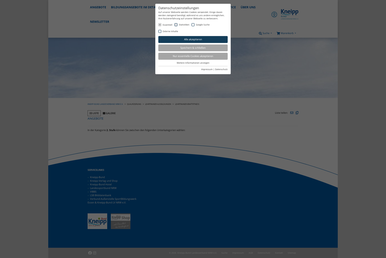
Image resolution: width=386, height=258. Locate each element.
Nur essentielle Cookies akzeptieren (193, 56)
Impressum (207, 69)
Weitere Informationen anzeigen (193, 62)
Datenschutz (221, 69)
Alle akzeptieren (193, 39)
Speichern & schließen (193, 47)
